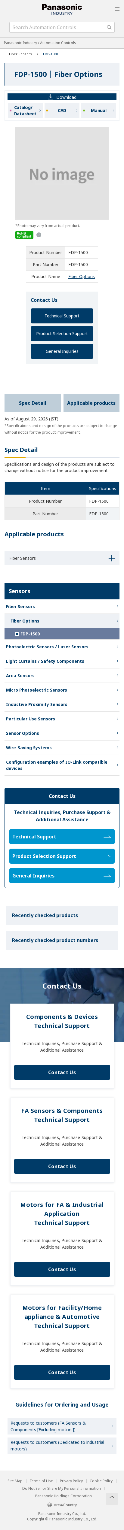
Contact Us (62, 1072)
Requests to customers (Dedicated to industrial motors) (57, 1445)
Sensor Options (22, 733)
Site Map (15, 1481)
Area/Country (65, 1504)
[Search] (109, 27)
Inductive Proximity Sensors (36, 704)
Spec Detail (32, 403)
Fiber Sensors (20, 54)
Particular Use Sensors (30, 719)
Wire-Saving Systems (29, 747)
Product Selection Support (62, 333)
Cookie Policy (101, 1481)
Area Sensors (20, 675)
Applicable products (91, 403)
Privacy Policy (71, 1481)
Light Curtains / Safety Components (45, 661)
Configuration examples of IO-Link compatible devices (56, 765)
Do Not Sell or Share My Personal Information (61, 1488)
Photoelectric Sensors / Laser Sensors (47, 647)
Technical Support (62, 316)
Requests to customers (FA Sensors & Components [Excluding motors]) (48, 1426)
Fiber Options (81, 276)
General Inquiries (62, 351)
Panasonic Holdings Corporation (63, 1496)
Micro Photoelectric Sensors (36, 690)
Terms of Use (41, 1481)
